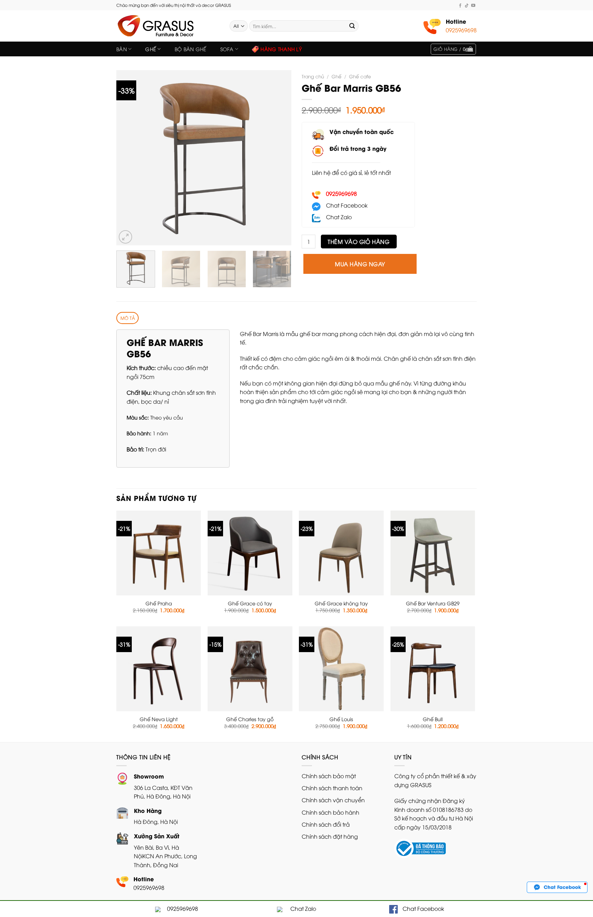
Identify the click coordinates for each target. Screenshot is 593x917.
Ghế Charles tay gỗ (250, 719)
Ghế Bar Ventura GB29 (433, 603)
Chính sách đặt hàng (330, 836)
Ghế (150, 49)
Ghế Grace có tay (250, 603)
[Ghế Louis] (341, 668)
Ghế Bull (433, 719)
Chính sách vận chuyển (333, 800)
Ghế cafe (360, 76)
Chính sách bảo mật (329, 776)
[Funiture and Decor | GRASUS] (167, 26)
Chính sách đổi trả (326, 824)
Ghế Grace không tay (341, 603)
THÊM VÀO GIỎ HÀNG (358, 241)
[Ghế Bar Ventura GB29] (433, 553)
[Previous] (128, 157)
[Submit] (352, 26)
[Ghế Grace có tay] (250, 553)
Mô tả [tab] (127, 318)
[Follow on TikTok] (467, 5)
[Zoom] (125, 237)
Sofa (227, 49)
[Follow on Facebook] (460, 5)
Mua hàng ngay (360, 264)
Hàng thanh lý (281, 49)
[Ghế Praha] (158, 553)
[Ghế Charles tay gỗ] (250, 668)
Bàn (121, 49)
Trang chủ (313, 76)
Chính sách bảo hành (330, 812)
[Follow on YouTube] (473, 5)
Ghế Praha (159, 603)
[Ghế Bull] (433, 668)
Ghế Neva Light (159, 719)
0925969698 (461, 30)
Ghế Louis (341, 719)
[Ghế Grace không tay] (341, 553)
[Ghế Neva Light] (158, 668)
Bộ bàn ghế (191, 49)
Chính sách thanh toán (332, 788)
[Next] (279, 157)
